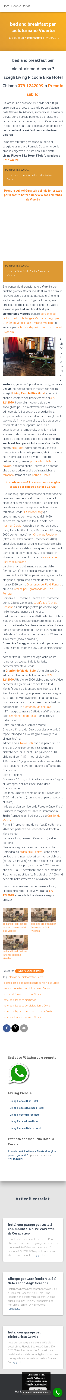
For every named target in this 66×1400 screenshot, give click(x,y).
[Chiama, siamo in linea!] (57, 1392)
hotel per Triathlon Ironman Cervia (22, 1017)
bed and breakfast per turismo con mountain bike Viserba (15, 927)
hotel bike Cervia (32, 994)
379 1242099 (30, 85)
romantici (8, 475)
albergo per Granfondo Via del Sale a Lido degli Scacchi (32, 1281)
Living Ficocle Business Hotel (27, 1107)
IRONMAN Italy (33, 512)
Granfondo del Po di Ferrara (44, 584)
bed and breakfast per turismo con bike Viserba (15, 955)
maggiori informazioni (36, 1384)
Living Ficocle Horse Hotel (25, 1114)
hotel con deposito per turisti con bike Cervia (28, 1011)
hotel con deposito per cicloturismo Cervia (27, 1005)
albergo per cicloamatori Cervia (26, 977)
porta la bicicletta (41, 461)
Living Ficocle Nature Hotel (25, 1128)
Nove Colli (26, 743)
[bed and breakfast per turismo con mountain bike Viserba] (15, 915)
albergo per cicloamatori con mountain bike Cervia (31, 982)
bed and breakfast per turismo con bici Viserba (43, 927)
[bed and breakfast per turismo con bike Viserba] (15, 942)
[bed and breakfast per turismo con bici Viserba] (43, 915)
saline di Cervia (41, 475)
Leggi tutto (39, 1255)
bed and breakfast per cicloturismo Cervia (27, 988)
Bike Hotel (17, 448)
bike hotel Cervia (12, 994)
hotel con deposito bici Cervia (20, 1000)
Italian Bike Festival (31, 852)
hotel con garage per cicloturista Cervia (24, 1334)
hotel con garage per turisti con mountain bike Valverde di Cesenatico (31, 1228)
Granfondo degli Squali (23, 716)
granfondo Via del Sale (37, 707)
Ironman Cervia (12, 525)
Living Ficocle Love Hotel (24, 1121)
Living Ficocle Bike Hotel (28, 393)
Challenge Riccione (45, 534)
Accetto (38, 1389)
